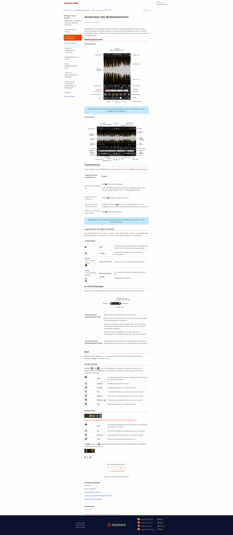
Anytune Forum (80, 525)
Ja (111, 467)
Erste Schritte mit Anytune (70, 31)
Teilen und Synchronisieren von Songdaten (71, 75)
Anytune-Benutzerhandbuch (100, 10)
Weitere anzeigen (69, 96)
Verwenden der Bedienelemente (70, 37)
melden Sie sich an (92, 514)
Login (77, 527)
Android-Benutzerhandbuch (93, 499)
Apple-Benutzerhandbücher (82, 10)
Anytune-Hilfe (68, 10)
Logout (83, 527)
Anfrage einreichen (161, 4)
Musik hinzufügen (70, 43)
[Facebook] (85, 457)
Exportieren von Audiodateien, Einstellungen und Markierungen (70, 85)
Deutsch (159, 2)
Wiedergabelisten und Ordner (72, 58)
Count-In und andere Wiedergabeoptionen (98, 496)
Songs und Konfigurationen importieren (70, 50)
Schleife (87, 258)
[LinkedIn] (90, 457)
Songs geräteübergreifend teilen (71, 66)
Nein (121, 467)
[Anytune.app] (116, 525)
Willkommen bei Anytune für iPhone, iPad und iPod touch (73, 23)
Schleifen (68, 92)
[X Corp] (88, 457)
